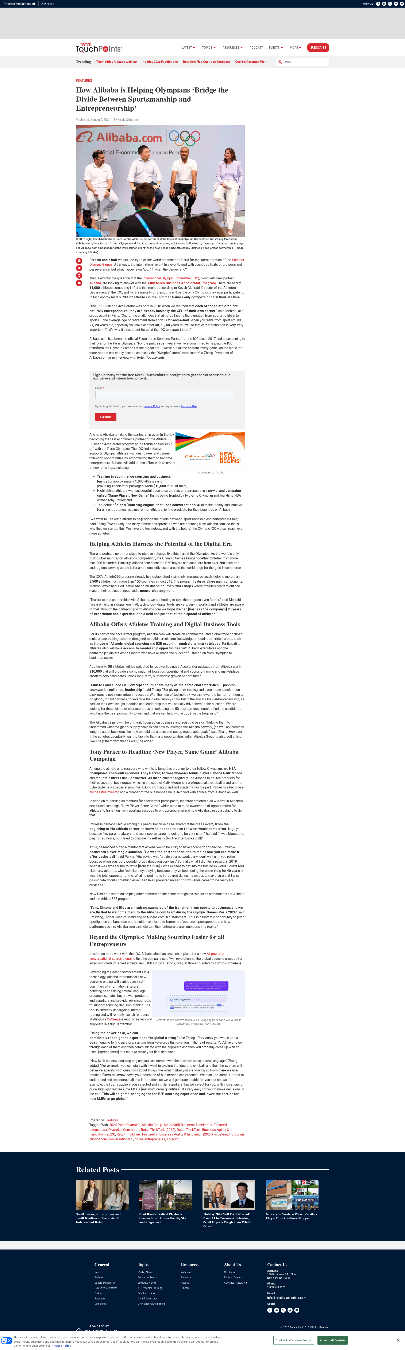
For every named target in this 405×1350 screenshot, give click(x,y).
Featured (220, 1125)
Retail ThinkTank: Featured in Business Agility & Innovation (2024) (165, 1134)
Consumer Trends (147, 1277)
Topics (207, 47)
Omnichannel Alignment (151, 1304)
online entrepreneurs (150, 1139)
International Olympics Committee (114, 1130)
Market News (145, 1272)
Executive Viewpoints (105, 1288)
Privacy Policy (61, 1345)
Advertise (47, 3)
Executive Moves (147, 1283)
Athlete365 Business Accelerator (188, 1125)
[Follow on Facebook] (378, 4)
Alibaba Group (152, 1125)
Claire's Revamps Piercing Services (260, 61)
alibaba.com (98, 1139)
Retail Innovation (147, 1293)
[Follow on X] (390, 4)
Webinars (186, 1272)
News (97, 1272)
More (294, 47)
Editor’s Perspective (104, 1283)
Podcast (256, 47)
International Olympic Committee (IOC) (171, 278)
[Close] (398, 1340)
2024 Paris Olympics (124, 1125)
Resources (231, 47)
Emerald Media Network (20, 3)
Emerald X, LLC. (298, 1327)
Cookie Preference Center (294, 1340)
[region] (202, 1340)
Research (186, 1277)
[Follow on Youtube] (402, 4)
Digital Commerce (147, 1298)
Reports (185, 1283)
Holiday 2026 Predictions (160, 61)
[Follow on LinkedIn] (384, 4)
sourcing (173, 1139)
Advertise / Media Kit (235, 1283)
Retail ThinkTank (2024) (158, 1130)
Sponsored (100, 1304)
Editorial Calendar (233, 1277)
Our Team (229, 1272)
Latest (187, 47)
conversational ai (120, 1139)
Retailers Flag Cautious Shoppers (206, 61)
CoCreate (114, 1019)
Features (84, 81)
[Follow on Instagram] (396, 4)
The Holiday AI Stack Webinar (116, 61)
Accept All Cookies (332, 1340)
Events (274, 47)
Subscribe (318, 47)
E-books (185, 1288)
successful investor (104, 792)
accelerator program (229, 1134)
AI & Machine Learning (150, 1288)
